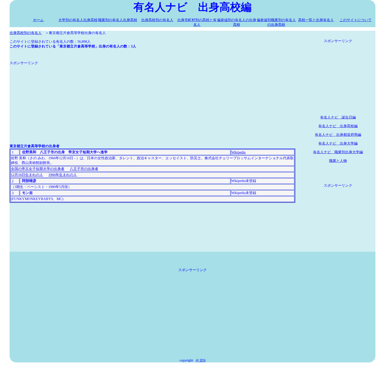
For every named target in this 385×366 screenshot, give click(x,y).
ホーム (38, 20)
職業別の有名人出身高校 (117, 20)
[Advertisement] (143, 96)
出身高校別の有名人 (157, 20)
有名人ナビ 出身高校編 (338, 126)
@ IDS (201, 360)
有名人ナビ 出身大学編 (338, 143)
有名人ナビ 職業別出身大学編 (338, 152)
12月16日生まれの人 (27, 175)
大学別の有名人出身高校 (78, 20)
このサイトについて (356, 20)
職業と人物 (338, 161)
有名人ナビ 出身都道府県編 (338, 135)
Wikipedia (238, 152)
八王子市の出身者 (84, 169)
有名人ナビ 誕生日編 (338, 117)
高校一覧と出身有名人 (316, 20)
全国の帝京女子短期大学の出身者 (37, 169)
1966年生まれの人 (62, 175)
